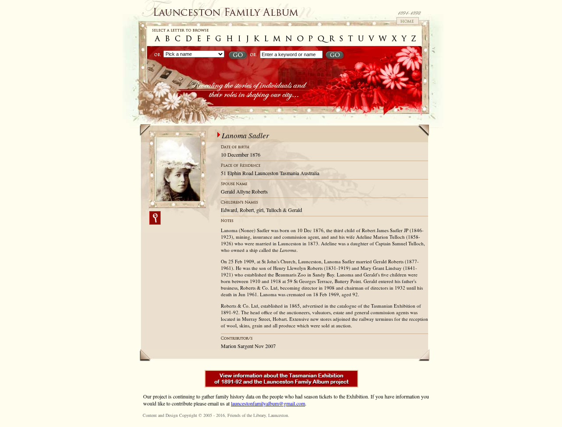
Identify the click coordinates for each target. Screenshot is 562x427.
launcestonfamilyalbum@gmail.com (268, 403)
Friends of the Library (246, 415)
